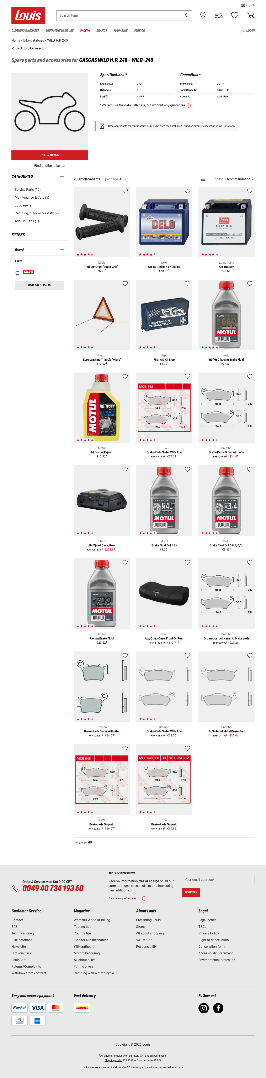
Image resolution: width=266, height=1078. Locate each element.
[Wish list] (234, 15)
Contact (17, 920)
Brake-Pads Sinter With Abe (164, 452)
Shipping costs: (113, 1060)
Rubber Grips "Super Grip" (101, 266)
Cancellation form (211, 947)
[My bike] (219, 15)
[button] (248, 5)
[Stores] (203, 15)
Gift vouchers (21, 953)
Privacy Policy (208, 933)
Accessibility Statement (215, 953)
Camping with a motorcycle (94, 973)
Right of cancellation (213, 940)
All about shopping (150, 933)
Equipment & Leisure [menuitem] (59, 30)
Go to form (229, 126)
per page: (112, 179)
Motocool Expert (101, 452)
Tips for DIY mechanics (91, 940)
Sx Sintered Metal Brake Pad (226, 731)
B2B (14, 927)
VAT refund (144, 940)
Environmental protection (216, 960)
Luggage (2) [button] (24, 205)
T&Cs (202, 927)
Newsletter (19, 947)
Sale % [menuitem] (85, 30)
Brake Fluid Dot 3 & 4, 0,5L (226, 545)
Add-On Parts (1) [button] (27, 221)
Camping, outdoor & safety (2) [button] (37, 213)
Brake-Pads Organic (164, 824)
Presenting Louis (148, 920)
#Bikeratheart (84, 947)
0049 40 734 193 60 (52, 888)
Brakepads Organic (101, 824)
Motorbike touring (87, 953)
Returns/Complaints (26, 967)
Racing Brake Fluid (102, 638)
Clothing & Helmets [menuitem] (25, 30)
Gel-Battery (226, 266)
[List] (203, 179)
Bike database (21, 940)
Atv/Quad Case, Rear (101, 545)
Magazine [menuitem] (120, 30)
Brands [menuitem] (101, 30)
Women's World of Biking (92, 920)
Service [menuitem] (139, 30)
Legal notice (207, 920)
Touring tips (82, 927)
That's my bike (50, 155)
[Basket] (250, 15)
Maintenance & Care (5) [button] (32, 197)
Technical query (22, 933)
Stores (140, 927)
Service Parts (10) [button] (28, 190)
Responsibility (146, 947)
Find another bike (47, 166)
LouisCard (18, 960)
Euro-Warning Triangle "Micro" (102, 359)
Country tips (82, 933)
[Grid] (195, 178)
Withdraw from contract (28, 973)
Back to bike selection (31, 48)
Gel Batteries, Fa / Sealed (164, 266)
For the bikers (84, 967)
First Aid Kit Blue (164, 359)
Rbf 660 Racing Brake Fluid (226, 359)
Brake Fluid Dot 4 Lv (164, 545)
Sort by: (218, 179)
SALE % (28, 272)
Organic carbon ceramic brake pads (226, 638)
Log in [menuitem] (250, 30)
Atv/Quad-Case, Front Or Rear (164, 638)
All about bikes (84, 960)
